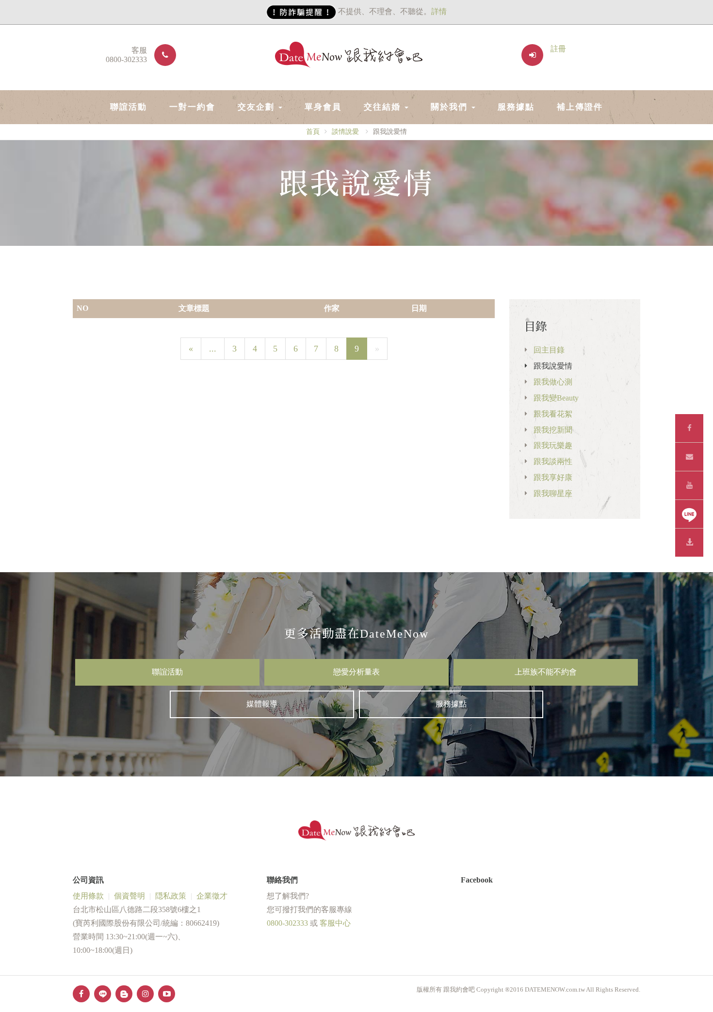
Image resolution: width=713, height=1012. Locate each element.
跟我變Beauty (556, 398)
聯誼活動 (128, 107)
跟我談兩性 (553, 461)
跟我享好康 (553, 477)
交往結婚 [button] (384, 107)
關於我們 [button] (450, 107)
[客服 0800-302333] (161, 55)
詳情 (439, 11)
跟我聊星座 (553, 493)
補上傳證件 (580, 107)
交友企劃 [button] (257, 107)
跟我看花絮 (553, 414)
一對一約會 (192, 107)
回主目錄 (549, 350)
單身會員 (323, 107)
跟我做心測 (553, 382)
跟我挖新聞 (553, 430)
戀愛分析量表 (356, 672)
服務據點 (516, 107)
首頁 (313, 131)
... (212, 348)
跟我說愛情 (553, 366)
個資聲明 (129, 896)
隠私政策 (170, 896)
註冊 (558, 49)
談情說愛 (345, 131)
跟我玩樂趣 (553, 445)
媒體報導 (261, 704)
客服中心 (335, 923)
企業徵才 (211, 896)
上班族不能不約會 (546, 672)
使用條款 (88, 896)
